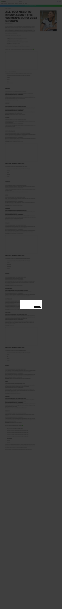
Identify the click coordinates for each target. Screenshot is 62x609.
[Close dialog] (41, 301)
